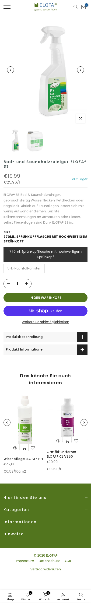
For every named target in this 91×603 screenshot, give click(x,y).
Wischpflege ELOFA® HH (23, 458)
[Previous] (10, 69)
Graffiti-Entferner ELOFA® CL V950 (61, 454)
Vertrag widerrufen (45, 569)
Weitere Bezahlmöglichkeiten (45, 322)
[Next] (80, 69)
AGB (67, 561)
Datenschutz (49, 561)
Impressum (25, 561)
